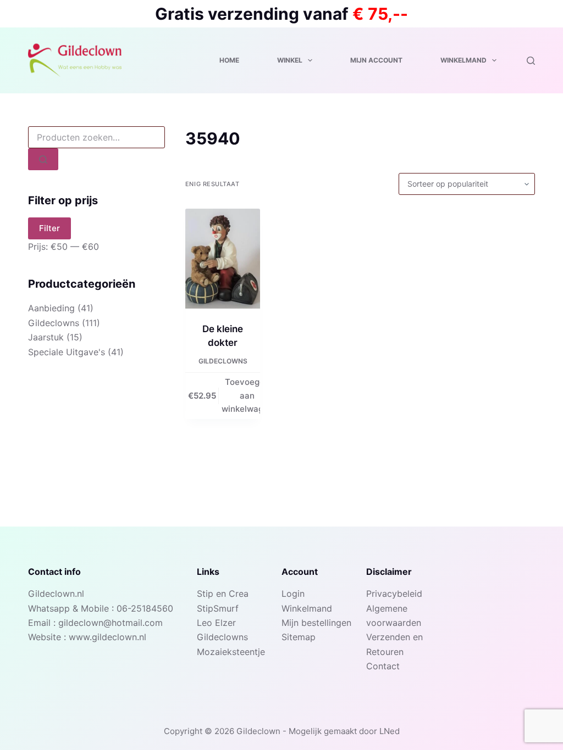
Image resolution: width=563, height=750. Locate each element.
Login (293, 593)
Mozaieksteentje (231, 651)
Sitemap (299, 636)
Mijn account (376, 60)
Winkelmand (463, 60)
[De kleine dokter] (222, 259)
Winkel (289, 60)
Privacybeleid (394, 593)
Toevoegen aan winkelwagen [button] (247, 396)
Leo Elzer (216, 622)
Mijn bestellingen (316, 622)
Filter (49, 228)
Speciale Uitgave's (66, 351)
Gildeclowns (222, 361)
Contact (383, 666)
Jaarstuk (46, 337)
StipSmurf (218, 608)
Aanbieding (51, 308)
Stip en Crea (223, 593)
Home (229, 60)
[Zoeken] (531, 61)
